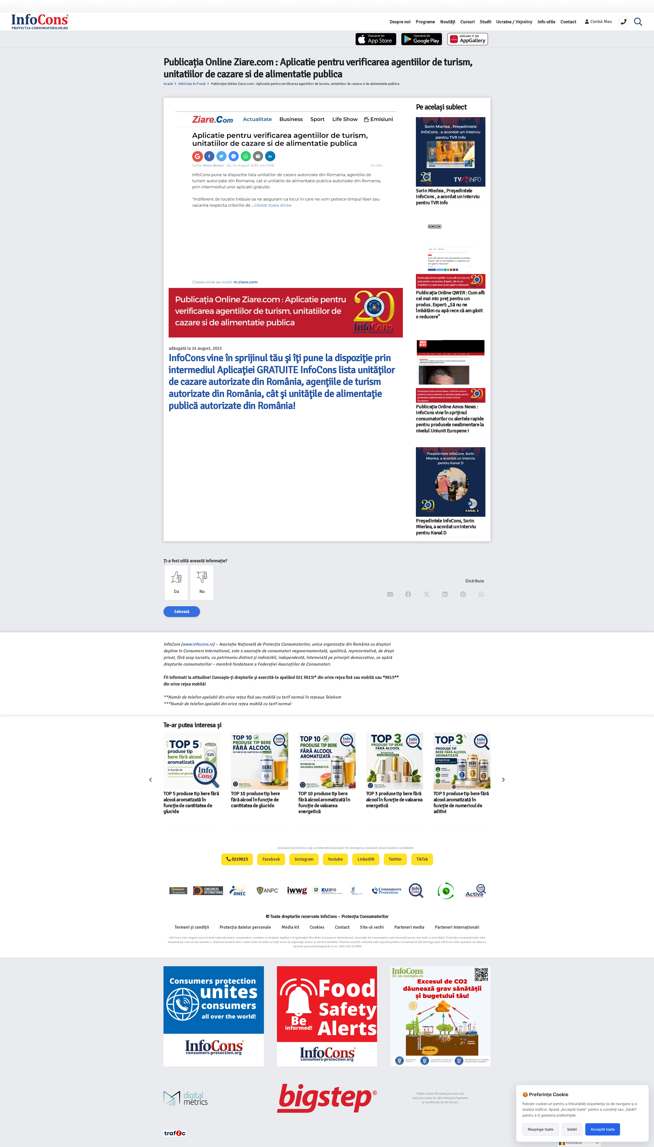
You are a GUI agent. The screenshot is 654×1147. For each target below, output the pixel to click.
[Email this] (390, 594)
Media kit (290, 927)
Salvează (181, 611)
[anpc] (267, 890)
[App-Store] (376, 39)
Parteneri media (409, 927)
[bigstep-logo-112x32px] (327, 1098)
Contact (342, 927)
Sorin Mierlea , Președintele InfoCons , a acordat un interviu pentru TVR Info (448, 197)
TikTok (422, 859)
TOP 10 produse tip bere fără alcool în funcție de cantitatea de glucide (188, 800)
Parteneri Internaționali (457, 927)
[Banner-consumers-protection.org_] (214, 1016)
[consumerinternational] (208, 890)
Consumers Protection (258, 848)
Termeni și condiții (192, 927)
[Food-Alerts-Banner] (327, 1016)
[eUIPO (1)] (386, 890)
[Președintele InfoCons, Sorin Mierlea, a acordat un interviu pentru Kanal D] (450, 482)
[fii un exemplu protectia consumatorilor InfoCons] (440, 1016)
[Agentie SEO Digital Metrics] (214, 1098)
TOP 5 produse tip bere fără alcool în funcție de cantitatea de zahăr (461, 800)
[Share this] (408, 594)
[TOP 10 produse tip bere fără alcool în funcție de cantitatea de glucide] (192, 761)
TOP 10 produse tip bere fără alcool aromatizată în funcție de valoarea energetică (257, 803)
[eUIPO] (327, 890)
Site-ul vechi (372, 927)
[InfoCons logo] (40, 22)
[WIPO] (356, 890)
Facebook (271, 859)
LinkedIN (365, 859)
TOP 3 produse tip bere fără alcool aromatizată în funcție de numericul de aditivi (394, 803)
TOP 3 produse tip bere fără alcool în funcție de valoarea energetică (327, 800)
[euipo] (297, 890)
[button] (638, 22)
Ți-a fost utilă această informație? (195, 561)
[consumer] (178, 890)
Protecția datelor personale (245, 927)
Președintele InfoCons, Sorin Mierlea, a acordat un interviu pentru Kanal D (446, 527)
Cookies (317, 927)
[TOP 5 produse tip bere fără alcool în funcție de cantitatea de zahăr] (462, 761)
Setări (572, 1129)
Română (573, 1142)
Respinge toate (540, 1129)
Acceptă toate (603, 1129)
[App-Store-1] (421, 39)
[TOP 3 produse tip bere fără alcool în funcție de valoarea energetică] (327, 761)
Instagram (304, 859)
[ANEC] (238, 890)
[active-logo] (476, 890)
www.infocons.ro (197, 644)
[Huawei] (467, 39)
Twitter (395, 859)
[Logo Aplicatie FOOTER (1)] (416, 890)
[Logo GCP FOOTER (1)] (446, 890)
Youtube (335, 859)
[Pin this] (463, 594)
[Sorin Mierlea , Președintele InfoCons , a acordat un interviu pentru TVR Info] (450, 152)
